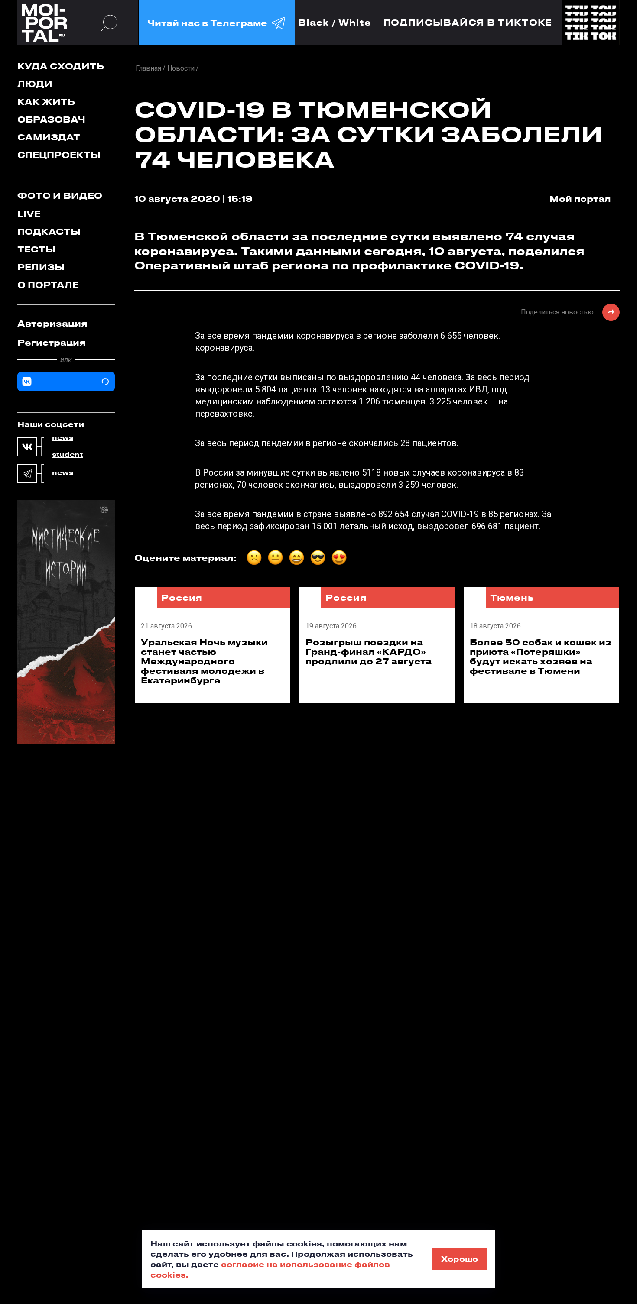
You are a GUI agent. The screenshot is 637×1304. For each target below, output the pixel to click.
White (354, 22)
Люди (34, 84)
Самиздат (48, 137)
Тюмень (512, 597)
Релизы (41, 267)
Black (313, 22)
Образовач (51, 119)
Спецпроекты (59, 155)
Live (29, 214)
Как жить (46, 102)
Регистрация (51, 342)
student (67, 454)
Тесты (36, 249)
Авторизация (52, 323)
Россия (181, 597)
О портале (48, 285)
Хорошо (459, 1258)
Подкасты (49, 231)
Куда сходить (60, 66)
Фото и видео (59, 196)
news (62, 437)
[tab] (66, 323)
